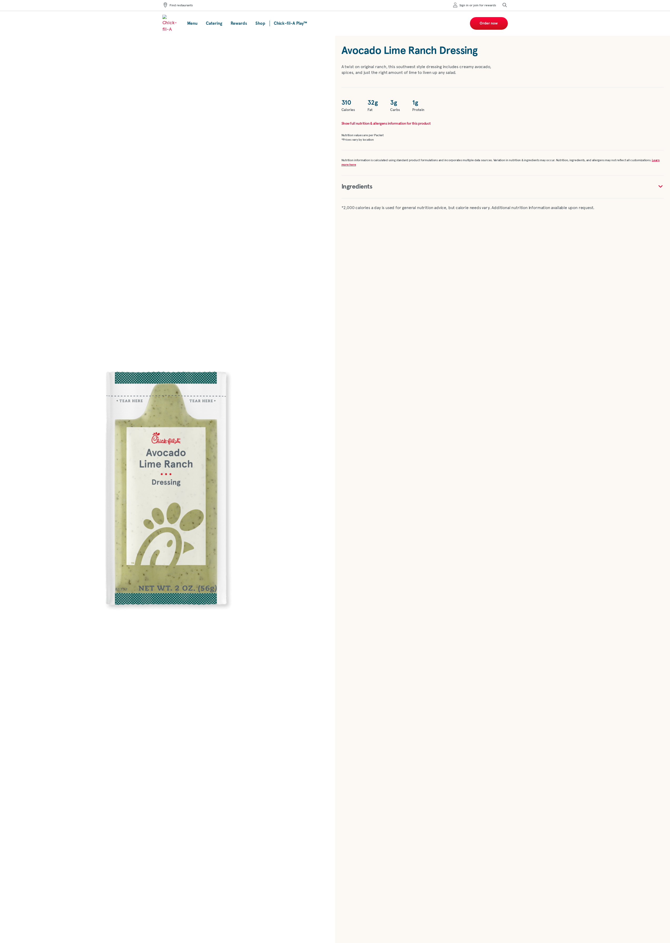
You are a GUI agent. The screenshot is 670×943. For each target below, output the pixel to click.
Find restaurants (181, 5)
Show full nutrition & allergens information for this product (386, 123)
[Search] (505, 5)
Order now (489, 23)
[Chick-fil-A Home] (170, 23)
